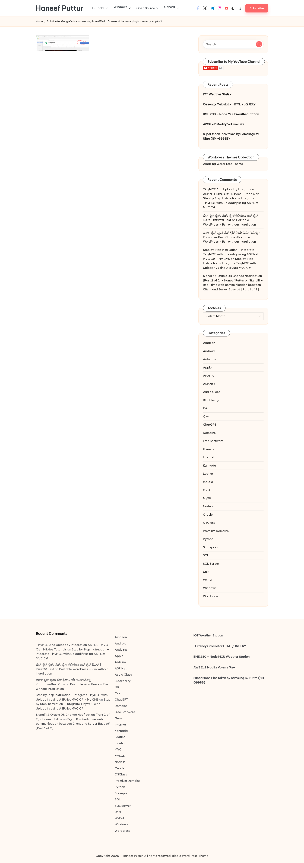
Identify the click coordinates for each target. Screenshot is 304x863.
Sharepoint (211, 547)
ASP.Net (209, 384)
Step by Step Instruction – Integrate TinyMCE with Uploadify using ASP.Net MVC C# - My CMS (230, 254)
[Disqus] (113, 113)
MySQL (208, 498)
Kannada (209, 465)
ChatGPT (210, 424)
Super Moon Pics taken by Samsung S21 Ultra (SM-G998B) (231, 136)
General (208, 449)
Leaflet (208, 474)
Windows (210, 588)
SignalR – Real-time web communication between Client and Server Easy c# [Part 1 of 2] (233, 284)
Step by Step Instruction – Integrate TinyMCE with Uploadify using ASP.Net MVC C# (230, 202)
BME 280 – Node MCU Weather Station (231, 114)
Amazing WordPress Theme (223, 164)
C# (205, 408)
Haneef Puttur (59, 8)
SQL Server (211, 564)
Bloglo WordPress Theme (190, 856)
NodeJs (208, 506)
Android (209, 351)
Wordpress (211, 596)
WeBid (207, 580)
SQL (206, 555)
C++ (206, 416)
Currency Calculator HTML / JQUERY (229, 104)
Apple (207, 367)
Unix (206, 572)
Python (208, 539)
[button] (256, 8)
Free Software (213, 441)
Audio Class (211, 392)
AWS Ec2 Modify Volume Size (223, 124)
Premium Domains (216, 531)
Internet (208, 457)
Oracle (208, 514)
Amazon (209, 343)
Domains (209, 433)
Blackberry (211, 400)
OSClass (209, 523)
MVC (206, 490)
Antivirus (209, 359)
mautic (208, 482)
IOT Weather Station (218, 94)
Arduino (208, 375)
